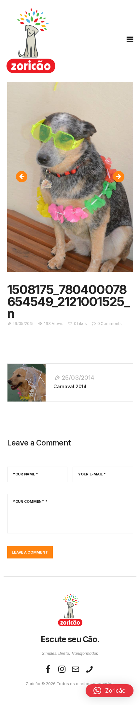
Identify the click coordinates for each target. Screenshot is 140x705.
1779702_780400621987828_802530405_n (121, 176)
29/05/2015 (23, 323)
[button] (109, 690)
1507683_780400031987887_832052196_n (25, 176)
